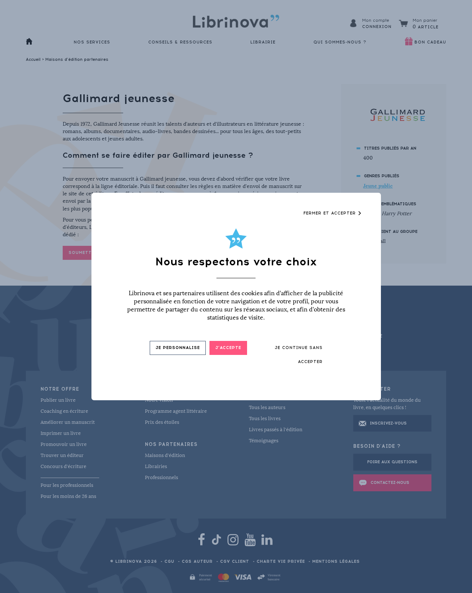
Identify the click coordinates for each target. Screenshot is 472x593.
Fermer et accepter (330, 213)
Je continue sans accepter (299, 354)
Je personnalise (178, 347)
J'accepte (228, 347)
